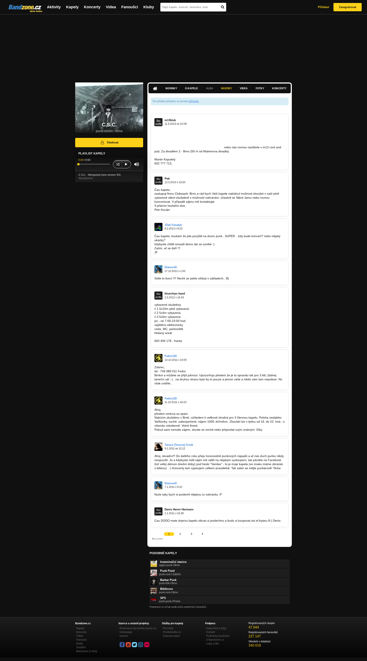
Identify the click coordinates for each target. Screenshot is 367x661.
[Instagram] (140, 644)
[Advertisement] (183, 46)
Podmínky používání (218, 635)
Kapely (72, 7)
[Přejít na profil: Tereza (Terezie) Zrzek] (158, 447)
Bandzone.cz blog (86, 651)
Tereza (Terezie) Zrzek (179, 444)
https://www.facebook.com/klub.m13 (199, 147)
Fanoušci (129, 7)
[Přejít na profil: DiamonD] (158, 269)
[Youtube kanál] (128, 644)
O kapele (191, 88)
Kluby (148, 7)
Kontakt (210, 632)
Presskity (168, 628)
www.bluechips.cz (166, 336)
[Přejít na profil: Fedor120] (158, 358)
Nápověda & (216, 628)
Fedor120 (171, 356)
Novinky (171, 88)
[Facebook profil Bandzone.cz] (122, 644)
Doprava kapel (171, 635)
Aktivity (54, 7)
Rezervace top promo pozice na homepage (138, 630)
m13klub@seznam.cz (187, 163)
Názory (226, 88)
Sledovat (112, 142)
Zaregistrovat (347, 7)
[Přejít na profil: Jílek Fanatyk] (158, 227)
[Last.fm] (146, 644)
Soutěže (81, 647)
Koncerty (92, 7)
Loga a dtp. (212, 643)
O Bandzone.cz (215, 639)
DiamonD (171, 267)
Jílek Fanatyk (173, 224)
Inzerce (124, 635)
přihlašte (194, 101)
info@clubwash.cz (227, 201)
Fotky (260, 88)
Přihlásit (323, 7)
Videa (111, 7)
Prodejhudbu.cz (172, 632)
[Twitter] (134, 644)
